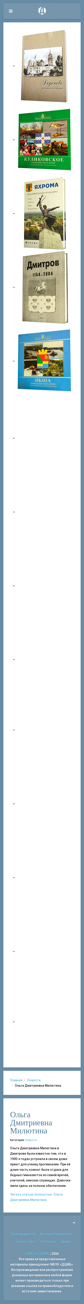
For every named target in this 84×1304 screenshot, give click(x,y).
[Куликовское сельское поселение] (45, 139)
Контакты (48, 1241)
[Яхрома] (45, 213)
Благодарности (23, 1234)
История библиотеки (56, 1234)
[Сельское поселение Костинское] (45, 585)
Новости (34, 1080)
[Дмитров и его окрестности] (45, 659)
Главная (16, 1080)
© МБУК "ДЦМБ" (37, 1253)
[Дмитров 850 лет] (45, 877)
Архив (65, 1241)
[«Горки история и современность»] (45, 1021)
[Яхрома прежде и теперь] (45, 803)
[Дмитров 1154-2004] (45, 287)
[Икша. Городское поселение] (45, 361)
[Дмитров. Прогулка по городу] (45, 512)
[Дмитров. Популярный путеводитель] (45, 438)
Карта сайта (26, 1241)
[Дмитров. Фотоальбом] (45, 951)
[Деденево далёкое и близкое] (45, 66)
